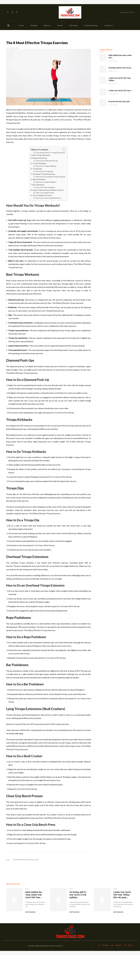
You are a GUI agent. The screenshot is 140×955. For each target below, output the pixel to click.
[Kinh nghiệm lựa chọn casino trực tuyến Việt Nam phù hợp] (103, 57)
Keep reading (30, 912)
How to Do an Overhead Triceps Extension (50, 177)
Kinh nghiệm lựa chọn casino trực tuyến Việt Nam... (33, 895)
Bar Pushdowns (38, 185)
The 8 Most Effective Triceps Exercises (26, 860)
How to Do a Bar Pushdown (45, 187)
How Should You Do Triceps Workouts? (50, 153)
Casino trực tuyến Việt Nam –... (120, 90)
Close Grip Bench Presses (42, 195)
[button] (8, 25)
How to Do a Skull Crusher (45, 193)
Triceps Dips (37, 169)
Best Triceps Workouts (41, 155)
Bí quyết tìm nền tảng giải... (119, 101)
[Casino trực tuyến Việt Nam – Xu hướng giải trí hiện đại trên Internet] (103, 91)
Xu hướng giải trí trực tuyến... (120, 68)
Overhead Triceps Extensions (43, 174)
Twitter (130, 945)
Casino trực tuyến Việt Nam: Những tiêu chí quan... (122, 895)
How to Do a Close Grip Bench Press (48, 198)
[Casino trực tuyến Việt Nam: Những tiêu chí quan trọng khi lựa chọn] (103, 80)
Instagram (118, 945)
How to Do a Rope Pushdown (46, 182)
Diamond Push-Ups (39, 158)
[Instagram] (12, 12)
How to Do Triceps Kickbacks (46, 166)
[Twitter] (17, 12)
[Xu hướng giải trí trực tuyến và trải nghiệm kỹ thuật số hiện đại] (103, 69)
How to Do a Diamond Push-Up (47, 161)
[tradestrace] (70, 12)
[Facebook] (8, 12)
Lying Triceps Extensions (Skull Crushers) (48, 190)
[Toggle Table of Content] (63, 149)
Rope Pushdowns (39, 179)
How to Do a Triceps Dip (44, 171)
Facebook (105, 945)
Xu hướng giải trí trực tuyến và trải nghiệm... (77, 895)
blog (27, 889)
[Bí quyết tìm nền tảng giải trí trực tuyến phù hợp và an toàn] (103, 102)
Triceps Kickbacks (39, 163)
